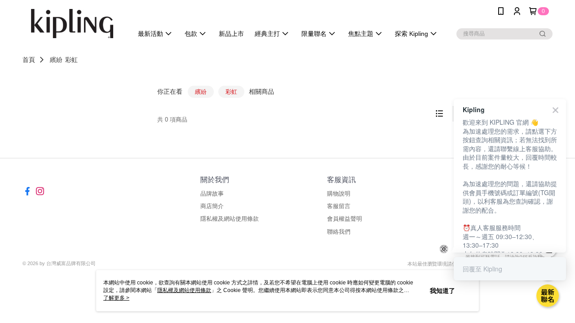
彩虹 (71, 59)
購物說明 (338, 193)
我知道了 (442, 290)
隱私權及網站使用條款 (229, 218)
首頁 (28, 59)
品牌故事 (212, 193)
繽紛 (56, 59)
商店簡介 (212, 206)
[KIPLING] (72, 23)
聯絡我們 (338, 231)
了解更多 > (116, 298)
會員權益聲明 (344, 218)
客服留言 (338, 206)
